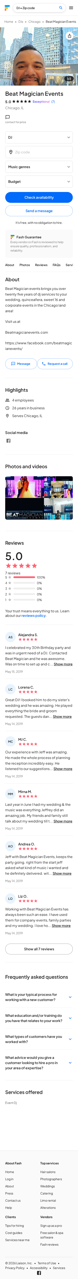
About (9, 265)
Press (9, 1193)
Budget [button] (14, 181)
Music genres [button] (19, 166)
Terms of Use (47, 1263)
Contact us (13, 1200)
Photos (25, 265)
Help (8, 1207)
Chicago (34, 21)
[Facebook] (8, 440)
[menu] (7, 7)
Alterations (48, 1207)
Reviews (41, 265)
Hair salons (47, 1172)
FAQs (56, 265)
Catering (46, 1193)
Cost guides (13, 1233)
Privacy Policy (15, 1268)
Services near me (17, 1240)
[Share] (69, 36)
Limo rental (48, 1200)
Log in (9, 1179)
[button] (39, 997)
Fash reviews (49, 1244)
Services (59, 1268)
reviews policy (33, 615)
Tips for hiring (14, 1225)
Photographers (51, 1179)
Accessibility (39, 1268)
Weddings (47, 1186)
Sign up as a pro (51, 1225)
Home (8, 21)
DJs (20, 21)
